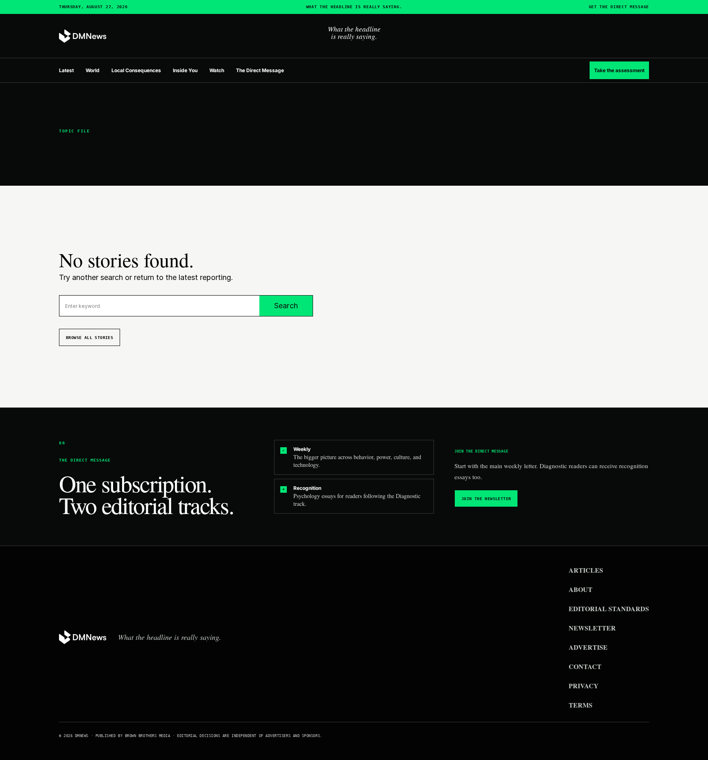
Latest (66, 70)
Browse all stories (89, 337)
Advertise (588, 647)
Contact (585, 666)
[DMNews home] (83, 36)
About (580, 589)
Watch (216, 70)
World (93, 70)
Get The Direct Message (619, 7)
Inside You (185, 70)
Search (286, 305)
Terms (580, 705)
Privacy (584, 685)
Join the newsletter (486, 498)
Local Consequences (136, 70)
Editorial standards (609, 608)
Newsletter (592, 628)
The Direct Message (260, 70)
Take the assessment (619, 70)
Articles (586, 570)
